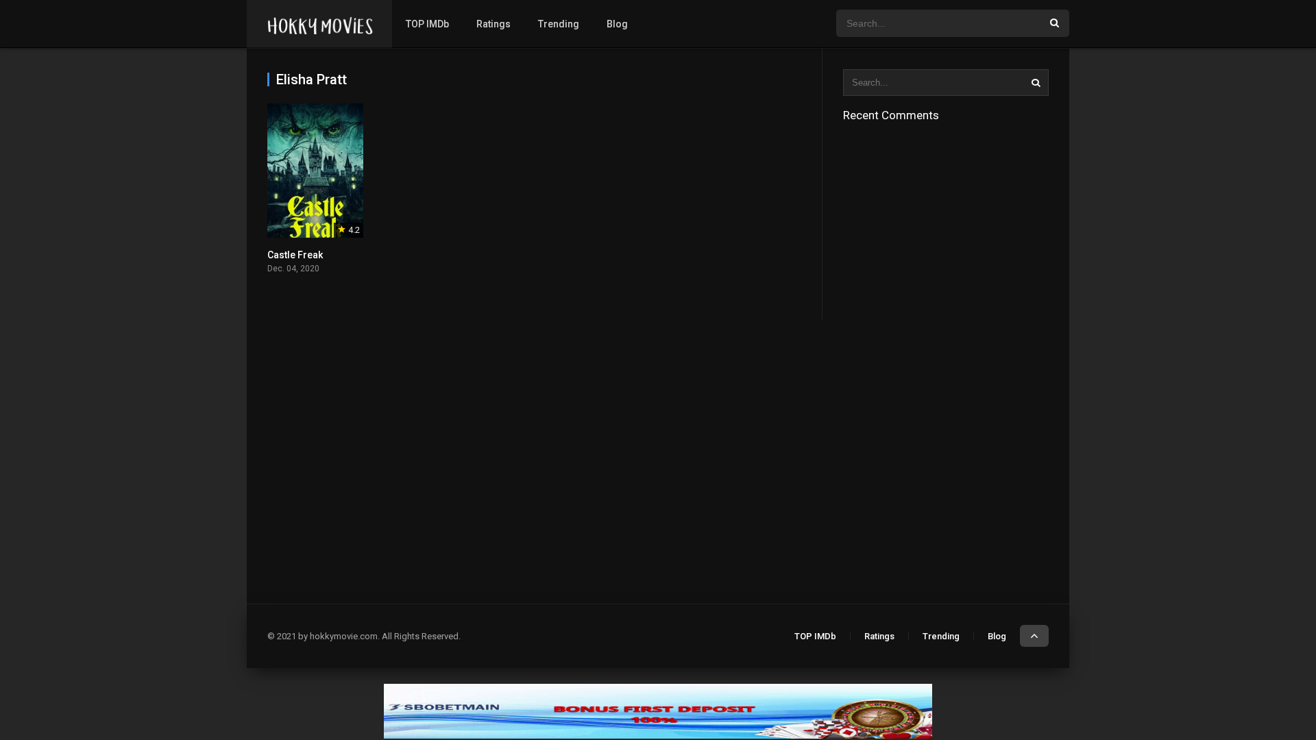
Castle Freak (295, 254)
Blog (617, 23)
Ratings (493, 23)
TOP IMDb (427, 23)
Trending (558, 23)
